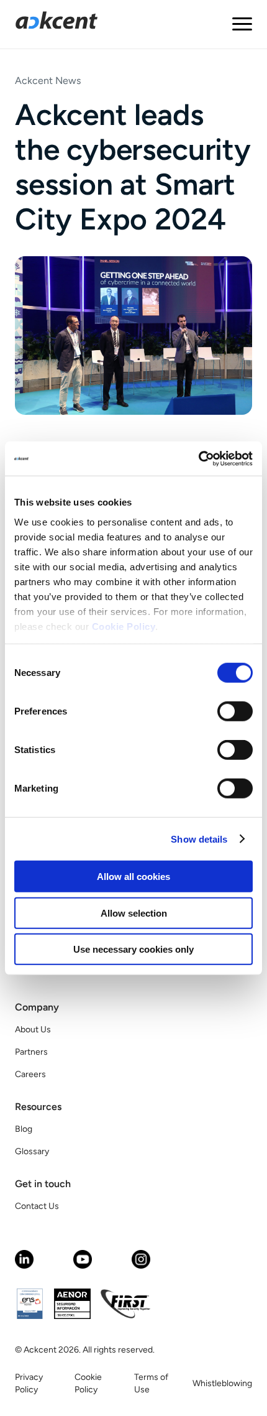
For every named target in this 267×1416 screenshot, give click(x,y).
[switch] (235, 711)
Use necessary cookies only (133, 949)
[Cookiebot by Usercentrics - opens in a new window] (198, 458)
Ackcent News (48, 80)
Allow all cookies (133, 876)
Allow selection (134, 912)
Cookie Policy (124, 626)
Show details (199, 838)
